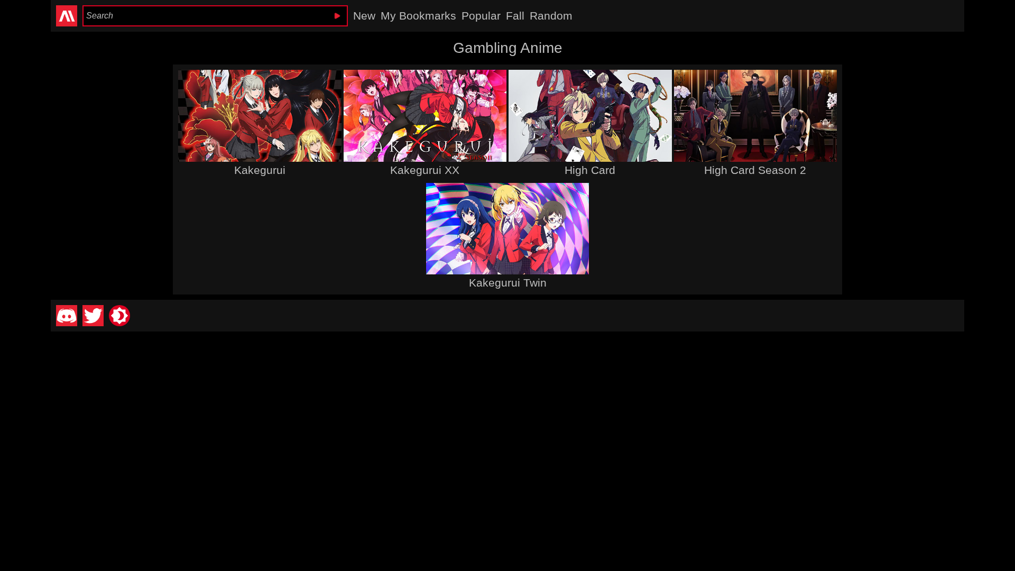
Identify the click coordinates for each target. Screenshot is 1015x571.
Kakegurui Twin (508, 283)
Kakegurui (259, 170)
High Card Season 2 (755, 170)
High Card (590, 170)
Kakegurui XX (424, 170)
